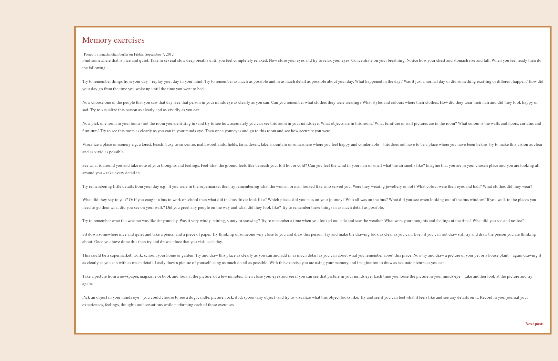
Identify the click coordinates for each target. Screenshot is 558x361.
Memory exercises (113, 39)
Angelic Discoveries (57, 14)
